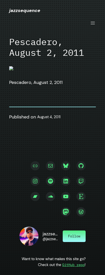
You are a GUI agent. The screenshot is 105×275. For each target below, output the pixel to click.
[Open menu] (93, 23)
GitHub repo (73, 264)
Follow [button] (74, 236)
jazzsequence (24, 10)
